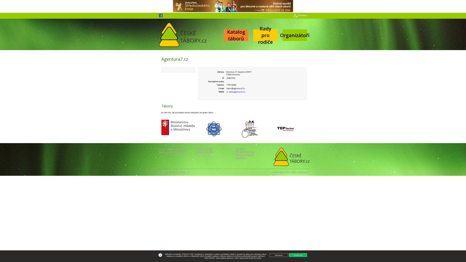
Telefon (220, 85)
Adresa (220, 72)
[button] (298, 255)
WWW (221, 91)
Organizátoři (294, 35)
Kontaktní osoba (216, 81)
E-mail (221, 88)
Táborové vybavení (244, 152)
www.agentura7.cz (237, 91)
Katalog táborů (236, 35)
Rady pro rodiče (265, 35)
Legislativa (240, 157)
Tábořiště (240, 149)
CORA (287, 172)
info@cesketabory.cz (176, 149)
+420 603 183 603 (176, 152)
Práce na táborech (244, 155)
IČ (223, 78)
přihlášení (302, 15)
